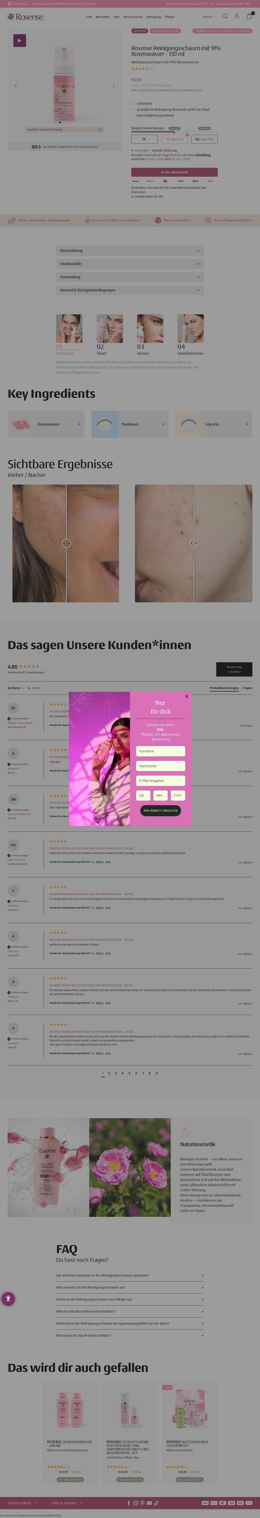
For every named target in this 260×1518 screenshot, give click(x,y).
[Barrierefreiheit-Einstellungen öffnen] (8, 1298)
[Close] (186, 696)
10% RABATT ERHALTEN (161, 810)
